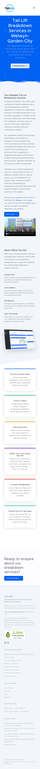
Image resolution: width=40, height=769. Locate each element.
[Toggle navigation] (34, 8)
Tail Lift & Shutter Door (12, 660)
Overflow (7, 697)
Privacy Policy (24, 761)
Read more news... (10, 744)
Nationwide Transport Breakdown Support (19, 654)
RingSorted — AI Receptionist (14, 708)
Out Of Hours (9, 688)
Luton (29, 200)
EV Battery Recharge (11, 670)
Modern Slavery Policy (11, 761)
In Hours (7, 691)
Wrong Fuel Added (11, 667)
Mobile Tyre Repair (10, 663)
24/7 (6, 694)
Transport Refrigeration (12, 673)
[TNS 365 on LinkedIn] (5, 643)
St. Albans (17, 200)
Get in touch (10, 214)
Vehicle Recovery (10, 676)
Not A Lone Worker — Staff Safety (16, 711)
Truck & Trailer (9, 657)
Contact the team (19, 66)
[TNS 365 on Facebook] (8, 643)
